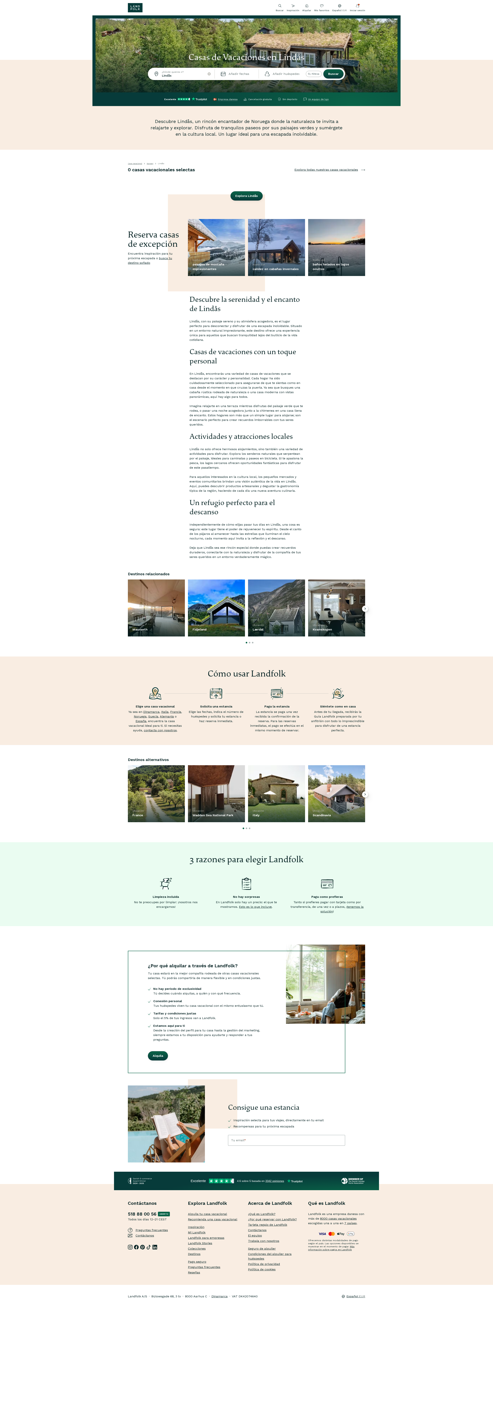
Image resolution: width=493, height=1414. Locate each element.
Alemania (167, 716)
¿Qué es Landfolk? (261, 1214)
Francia (175, 712)
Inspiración (293, 10)
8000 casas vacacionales (338, 1218)
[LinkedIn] (155, 1247)
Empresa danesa (227, 99)
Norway (150, 163)
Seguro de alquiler (262, 1248)
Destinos (194, 1254)
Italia (165, 712)
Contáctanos (145, 1235)
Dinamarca (151, 712)
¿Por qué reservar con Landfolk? (272, 1219)
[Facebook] (136, 1247)
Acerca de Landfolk (270, 1203)
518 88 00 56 (142, 1214)
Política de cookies (262, 1269)
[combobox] (181, 74)
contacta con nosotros (160, 730)
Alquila (158, 1056)
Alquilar (306, 10)
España (141, 721)
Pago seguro (197, 1261)
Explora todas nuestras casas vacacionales (326, 169)
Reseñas (194, 1272)
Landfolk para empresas (206, 1238)
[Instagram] (130, 1247)
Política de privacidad (264, 1264)
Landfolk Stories (200, 1243)
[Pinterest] (142, 1247)
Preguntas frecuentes (152, 1230)
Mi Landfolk (196, 1232)
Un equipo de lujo (318, 99)
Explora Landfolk (207, 1203)
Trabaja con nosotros (263, 1241)
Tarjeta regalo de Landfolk (267, 1225)
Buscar (333, 74)
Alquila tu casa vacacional (207, 1214)
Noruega (140, 716)
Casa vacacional (135, 163)
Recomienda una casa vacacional (212, 1219)
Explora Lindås (246, 196)
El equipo (255, 1235)
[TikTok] (148, 1247)
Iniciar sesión (357, 10)
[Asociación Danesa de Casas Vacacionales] (353, 1181)
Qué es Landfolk (326, 1203)
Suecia (153, 716)
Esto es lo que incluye (255, 907)
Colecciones (197, 1248)
